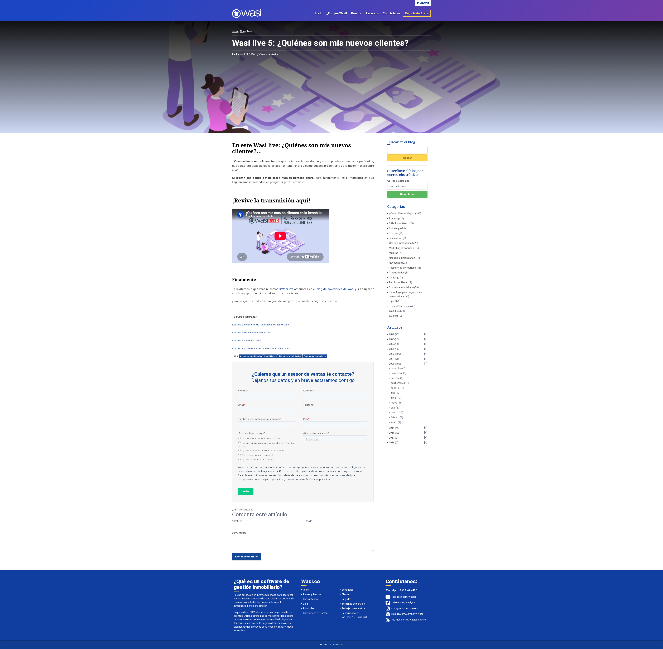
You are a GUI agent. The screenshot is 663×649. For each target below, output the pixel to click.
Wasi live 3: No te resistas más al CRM (251, 332)
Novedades (395, 262)
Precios (356, 13)
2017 (392, 437)
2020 (392, 363)
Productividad (397, 272)
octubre (395, 378)
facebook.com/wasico (403, 596)
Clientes (346, 594)
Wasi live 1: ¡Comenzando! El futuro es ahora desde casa (261, 348)
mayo (394, 402)
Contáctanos (392, 13)
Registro (346, 599)
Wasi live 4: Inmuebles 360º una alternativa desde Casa (260, 324)
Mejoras (393, 252)
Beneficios (347, 589)
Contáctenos (310, 599)
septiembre (397, 383)
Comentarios (239, 533)
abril (393, 407)
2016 (392, 442)
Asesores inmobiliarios (251, 356)
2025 (392, 339)
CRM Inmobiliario (398, 223)
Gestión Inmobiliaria (400, 243)
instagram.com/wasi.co (404, 608)
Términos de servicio (353, 603)
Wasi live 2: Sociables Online (246, 340)
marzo (394, 412)
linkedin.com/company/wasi (407, 614)
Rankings (394, 277)
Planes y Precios (312, 594)
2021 (392, 359)
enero (394, 422)
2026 (392, 334)
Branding (394, 218)
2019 (392, 427)
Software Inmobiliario (401, 287)
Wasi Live (394, 310)
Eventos (393, 233)
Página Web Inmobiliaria (402, 267)
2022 (392, 354)
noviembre (397, 373)
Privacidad (309, 608)
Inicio (318, 13)
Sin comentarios (269, 54)
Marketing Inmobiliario (401, 248)
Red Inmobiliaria (398, 282)
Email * (309, 521)
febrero (395, 417)
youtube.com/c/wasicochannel (408, 619)
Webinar (393, 316)
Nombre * (237, 521)
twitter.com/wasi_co (403, 602)
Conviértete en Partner (315, 613)
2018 (392, 432)
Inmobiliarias (270, 356)
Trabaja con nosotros (354, 608)
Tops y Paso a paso (400, 306)
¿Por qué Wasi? (336, 13)
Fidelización (395, 238)
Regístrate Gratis (417, 13)
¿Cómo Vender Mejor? (402, 213)
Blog (242, 31)
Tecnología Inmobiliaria (315, 356)
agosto (395, 388)
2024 (392, 344)
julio (393, 392)
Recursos (372, 13)
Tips (391, 301)
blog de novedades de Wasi (335, 289)
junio (393, 397)
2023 (392, 349)
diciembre (396, 368)
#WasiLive (286, 289)
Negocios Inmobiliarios (290, 356)
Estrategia (395, 228)
